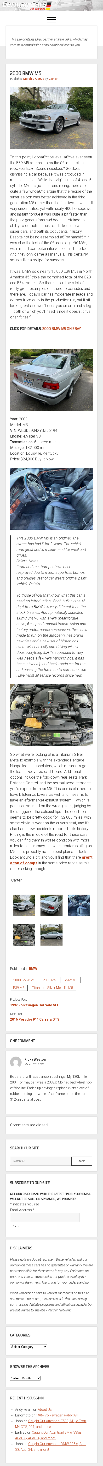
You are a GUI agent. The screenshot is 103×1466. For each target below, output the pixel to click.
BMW (33, 969)
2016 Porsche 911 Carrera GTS (34, 1019)
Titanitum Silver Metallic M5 (52, 988)
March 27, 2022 (33, 79)
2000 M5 (49, 980)
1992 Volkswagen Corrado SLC (34, 1005)
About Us (45, 1409)
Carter (53, 79)
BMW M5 (70, 980)
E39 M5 (18, 988)
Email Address (22, 1210)
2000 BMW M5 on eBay (61, 329)
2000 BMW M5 (24, 980)
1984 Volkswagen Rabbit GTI (58, 1415)
